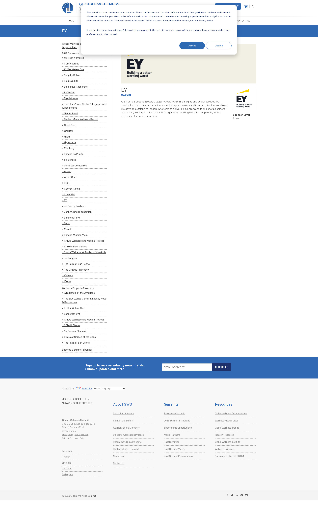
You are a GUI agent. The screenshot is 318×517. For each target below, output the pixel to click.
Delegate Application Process (128, 435)
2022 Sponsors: (70, 53)
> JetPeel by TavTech (73, 206)
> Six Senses (69, 159)
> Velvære (67, 275)
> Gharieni (67, 130)
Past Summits (171, 442)
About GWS (122, 404)
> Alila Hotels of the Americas (78, 292)
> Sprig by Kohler (71, 75)
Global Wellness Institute (227, 442)
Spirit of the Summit (123, 420)
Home (71, 21)
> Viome (66, 281)
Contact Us (119, 463)
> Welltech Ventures (73, 57)
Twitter (66, 457)
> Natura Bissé (70, 113)
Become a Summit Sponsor (77, 349)
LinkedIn (66, 462)
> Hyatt (66, 136)
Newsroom (119, 456)
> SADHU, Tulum (71, 325)
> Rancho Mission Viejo (75, 235)
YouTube (67, 468)
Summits (171, 404)
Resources (223, 404)
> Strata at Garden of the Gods (79, 337)
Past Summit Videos (174, 449)
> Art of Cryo (69, 177)
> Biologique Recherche (75, 86)
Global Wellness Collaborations (231, 413)
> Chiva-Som (69, 125)
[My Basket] (246, 6)
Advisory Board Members (126, 427)
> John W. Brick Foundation (77, 211)
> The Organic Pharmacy (75, 269)
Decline (219, 45)
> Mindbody (68, 148)
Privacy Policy (67, 435)
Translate (87, 388)
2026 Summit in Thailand (177, 420)
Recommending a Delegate (127, 442)
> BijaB (65, 182)
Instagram (67, 474)
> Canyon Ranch (71, 188)
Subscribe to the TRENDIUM (229, 456)
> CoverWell (68, 194)
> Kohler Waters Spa (73, 69)
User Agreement (81, 435)
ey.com (126, 94)
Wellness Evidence (224, 449)
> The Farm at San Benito (76, 263)
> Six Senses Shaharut (74, 331)
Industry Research (224, 435)
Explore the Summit (174, 413)
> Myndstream (70, 98)
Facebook (67, 451)
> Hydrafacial (69, 142)
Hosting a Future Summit (126, 449)
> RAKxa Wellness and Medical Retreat (83, 240)
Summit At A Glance (123, 413)
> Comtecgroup (70, 63)
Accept (192, 45)
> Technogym (69, 258)
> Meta (66, 223)
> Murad (66, 229)
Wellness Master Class (226, 420)
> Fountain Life (70, 81)
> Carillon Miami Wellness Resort (80, 119)
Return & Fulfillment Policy (73, 438)
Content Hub (243, 21)
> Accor (66, 171)
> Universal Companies (74, 165)
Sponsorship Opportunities (178, 427)
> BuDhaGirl (68, 92)
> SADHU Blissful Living (74, 246)
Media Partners (172, 435)
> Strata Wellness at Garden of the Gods (84, 252)
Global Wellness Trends (227, 427)
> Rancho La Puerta (72, 154)
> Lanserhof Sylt (71, 217)
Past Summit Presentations (178, 456)
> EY (64, 200)
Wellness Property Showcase (78, 288)
